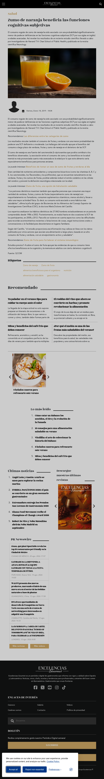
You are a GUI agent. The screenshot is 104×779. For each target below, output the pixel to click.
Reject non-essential (34, 769)
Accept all (13, 769)
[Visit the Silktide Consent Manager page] (71, 769)
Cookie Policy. (53, 761)
